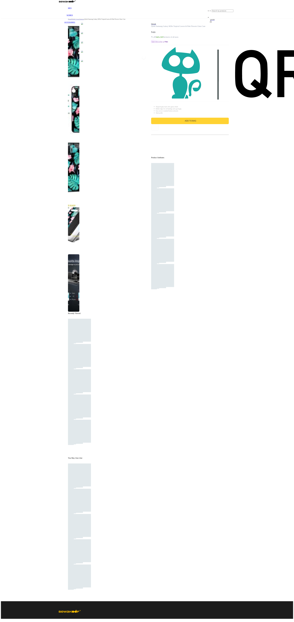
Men (70, 8)
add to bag (190, 121)
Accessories (69, 22)
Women (70, 15)
